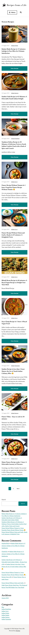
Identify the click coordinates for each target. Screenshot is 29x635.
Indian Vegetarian (15, 365)
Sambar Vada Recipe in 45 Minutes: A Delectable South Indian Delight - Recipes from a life (14, 562)
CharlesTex (4, 551)
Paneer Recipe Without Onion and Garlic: (13, 583)
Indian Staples (5, 615)
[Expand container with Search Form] (21, 12)
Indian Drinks (14, 45)
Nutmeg (18, 630)
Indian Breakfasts (15, 138)
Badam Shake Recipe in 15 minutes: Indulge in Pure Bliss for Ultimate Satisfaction (14, 51)
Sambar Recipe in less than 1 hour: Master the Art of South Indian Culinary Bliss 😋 (13, 371)
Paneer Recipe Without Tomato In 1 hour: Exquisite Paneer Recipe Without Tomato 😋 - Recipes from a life (14, 575)
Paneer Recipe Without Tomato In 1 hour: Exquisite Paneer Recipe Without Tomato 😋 (14, 187)
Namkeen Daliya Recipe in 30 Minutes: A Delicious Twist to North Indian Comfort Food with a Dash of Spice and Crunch (14, 524)
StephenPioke (5, 543)
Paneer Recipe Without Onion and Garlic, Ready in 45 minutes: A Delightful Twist (13, 235)
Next (18, 488)
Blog (3, 607)
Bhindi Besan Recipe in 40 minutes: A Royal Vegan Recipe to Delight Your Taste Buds (14, 282)
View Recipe (14, 68)
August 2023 (5, 598)
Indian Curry (14, 181)
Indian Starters (14, 93)
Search (4, 499)
